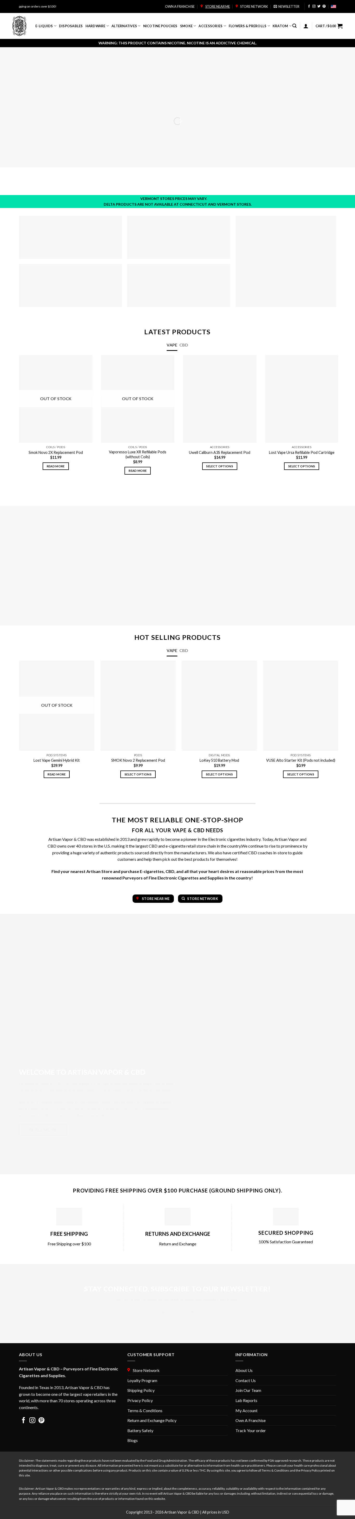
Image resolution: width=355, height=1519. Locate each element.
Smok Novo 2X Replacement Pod (56, 452)
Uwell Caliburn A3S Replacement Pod (219, 452)
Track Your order (250, 1430)
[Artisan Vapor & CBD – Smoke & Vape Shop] (20, 26)
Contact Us (245, 1380)
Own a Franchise (180, 6)
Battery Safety (140, 1430)
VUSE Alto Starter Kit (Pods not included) (300, 760)
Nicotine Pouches (160, 26)
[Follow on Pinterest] (324, 6)
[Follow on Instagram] (313, 6)
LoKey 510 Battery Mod (219, 760)
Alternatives (124, 26)
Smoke (186, 26)
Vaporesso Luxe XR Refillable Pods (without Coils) (137, 454)
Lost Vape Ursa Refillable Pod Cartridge (301, 452)
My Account (246, 1410)
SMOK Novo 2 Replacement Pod (138, 760)
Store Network (253, 6)
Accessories (210, 26)
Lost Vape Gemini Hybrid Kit (57, 760)
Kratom (280, 26)
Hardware (96, 26)
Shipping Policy (141, 1390)
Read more (56, 466)
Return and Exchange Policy (151, 1420)
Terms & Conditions (144, 1410)
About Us (244, 1370)
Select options (219, 466)
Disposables (71, 26)
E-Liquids (44, 26)
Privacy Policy (140, 1400)
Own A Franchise (250, 1420)
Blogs (132, 1440)
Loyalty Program (142, 1380)
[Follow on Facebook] (309, 6)
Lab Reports (246, 1400)
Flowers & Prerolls (248, 26)
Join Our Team (248, 1390)
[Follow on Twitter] (318, 6)
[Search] (294, 26)
